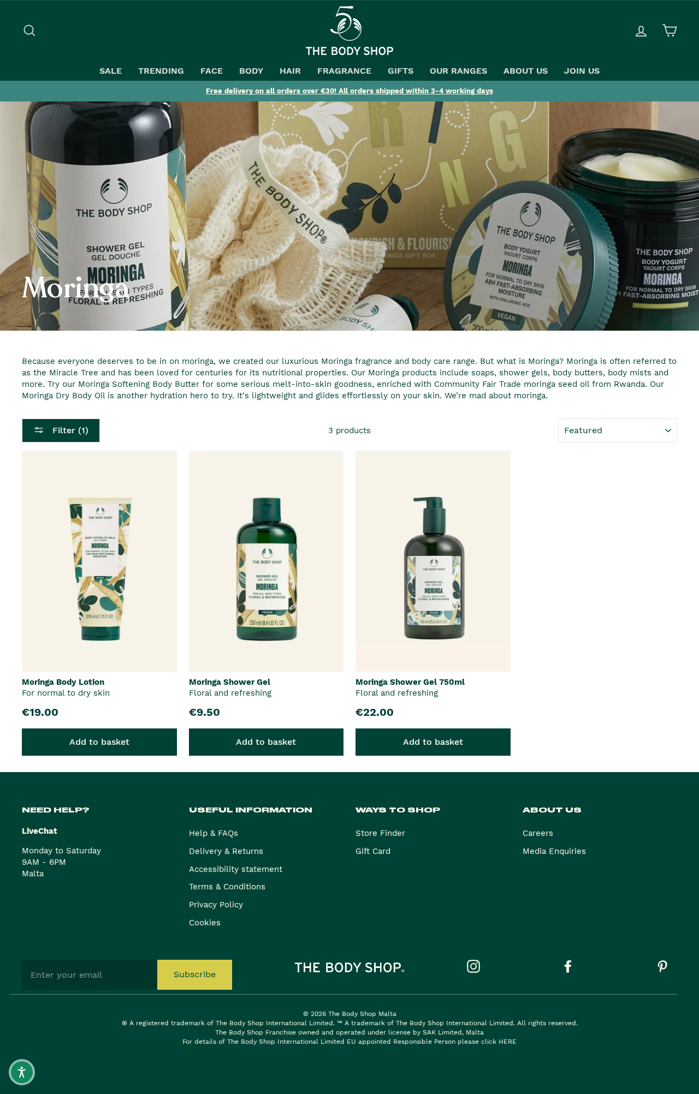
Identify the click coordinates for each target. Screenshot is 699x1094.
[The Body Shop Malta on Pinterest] (662, 966)
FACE (211, 70)
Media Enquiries (554, 851)
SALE (110, 70)
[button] (22, 1072)
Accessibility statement (235, 869)
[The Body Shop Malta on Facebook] (567, 966)
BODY (251, 70)
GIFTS (400, 70)
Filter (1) (69, 430)
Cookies (205, 923)
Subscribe (195, 974)
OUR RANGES (458, 70)
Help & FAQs (213, 833)
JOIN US (582, 70)
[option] (349, 91)
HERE (508, 1041)
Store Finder (380, 833)
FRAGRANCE (344, 70)
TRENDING (161, 70)
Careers (538, 833)
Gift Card (373, 851)
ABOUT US (525, 70)
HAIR (290, 70)
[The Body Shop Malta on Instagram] (473, 966)
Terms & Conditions (227, 887)
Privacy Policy (216, 905)
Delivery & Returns (226, 851)
